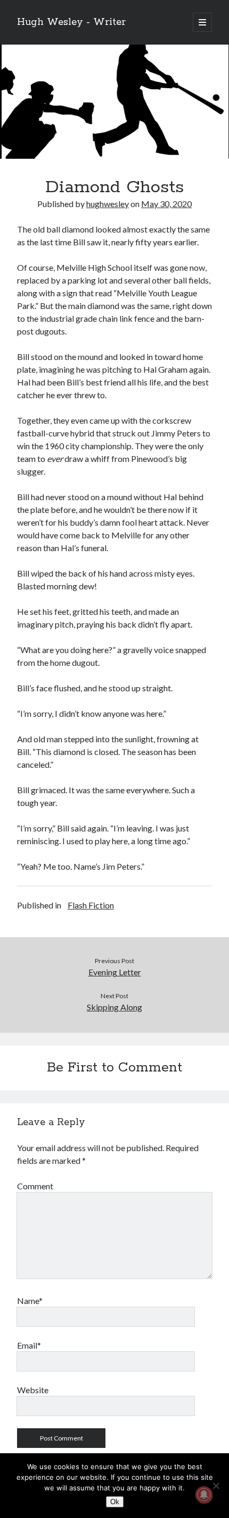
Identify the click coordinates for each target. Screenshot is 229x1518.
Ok (114, 1502)
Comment (35, 1186)
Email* (29, 1345)
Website (32, 1390)
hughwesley (107, 204)
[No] (215, 1485)
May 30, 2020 (166, 204)
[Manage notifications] (203, 1494)
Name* (30, 1301)
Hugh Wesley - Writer (71, 22)
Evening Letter (114, 972)
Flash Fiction (91, 905)
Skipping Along (114, 1007)
